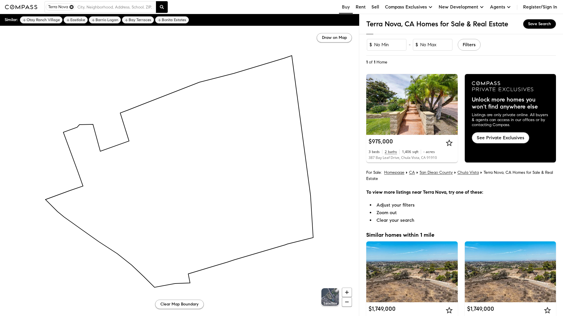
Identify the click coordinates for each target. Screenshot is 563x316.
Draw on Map (334, 37)
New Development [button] (458, 7)
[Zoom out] (347, 302)
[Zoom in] (347, 292)
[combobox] (115, 7)
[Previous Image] (373, 104)
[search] (162, 7)
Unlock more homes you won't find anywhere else (505, 103)
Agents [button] (497, 7)
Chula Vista (468, 172)
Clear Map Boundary (179, 304)
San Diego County (436, 172)
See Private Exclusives (500, 137)
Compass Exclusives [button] (406, 7)
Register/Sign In (540, 7)
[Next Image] (450, 104)
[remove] (71, 7)
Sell (375, 7)
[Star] (449, 142)
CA (412, 172)
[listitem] (41, 19)
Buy (346, 7)
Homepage (394, 172)
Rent (361, 7)
